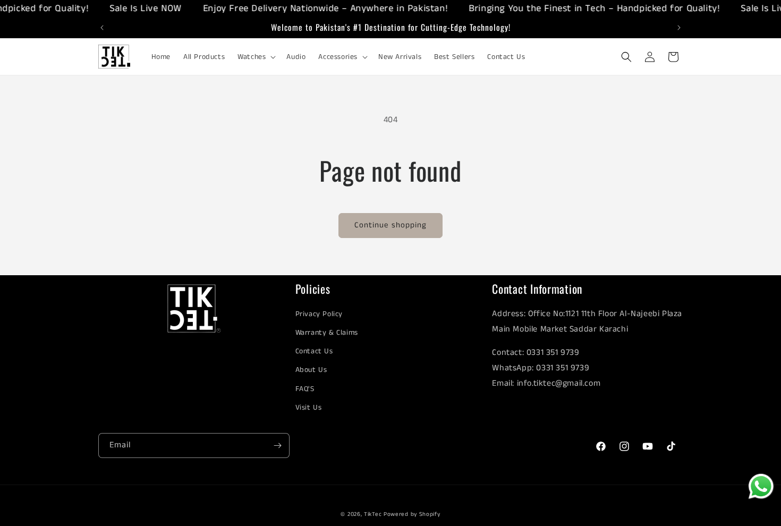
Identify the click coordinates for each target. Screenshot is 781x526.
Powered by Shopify (412, 514)
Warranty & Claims (326, 332)
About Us (311, 369)
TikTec (372, 514)
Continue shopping (390, 225)
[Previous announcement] (102, 28)
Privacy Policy (319, 314)
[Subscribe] (277, 445)
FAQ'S (305, 389)
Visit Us (308, 407)
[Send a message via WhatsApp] (761, 486)
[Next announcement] (679, 28)
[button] (255, 57)
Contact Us (314, 351)
